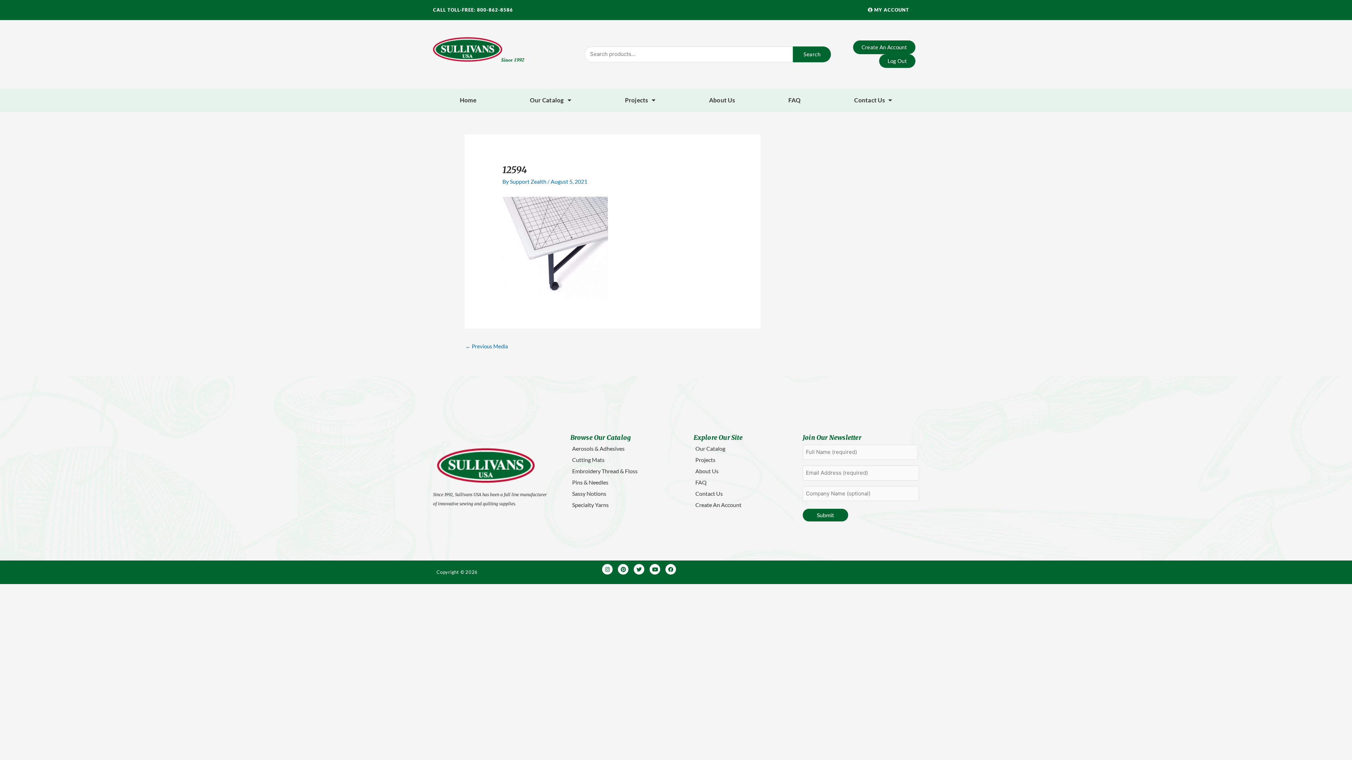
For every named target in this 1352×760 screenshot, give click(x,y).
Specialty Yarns (590, 504)
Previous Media (486, 346)
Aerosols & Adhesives (598, 448)
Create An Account (718, 504)
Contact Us (869, 100)
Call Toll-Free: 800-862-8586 (473, 10)
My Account (891, 10)
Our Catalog (547, 100)
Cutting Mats (588, 459)
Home (468, 100)
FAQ (794, 100)
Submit (825, 515)
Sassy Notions (589, 493)
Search (811, 54)
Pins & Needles (590, 482)
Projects (636, 100)
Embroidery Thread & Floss (605, 471)
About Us (722, 100)
